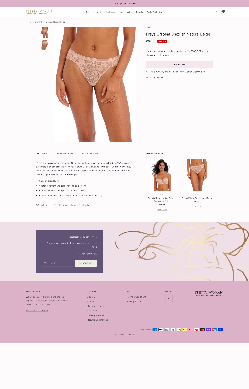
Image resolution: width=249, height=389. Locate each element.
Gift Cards (92, 310)
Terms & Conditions (136, 297)
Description (41, 154)
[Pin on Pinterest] (158, 78)
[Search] (211, 12)
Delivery (45, 205)
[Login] (216, 12)
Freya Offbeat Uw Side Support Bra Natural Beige (162, 199)
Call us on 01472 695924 (124, 3)
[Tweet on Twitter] (162, 78)
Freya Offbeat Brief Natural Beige (197, 198)
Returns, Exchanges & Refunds (74, 205)
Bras (88, 12)
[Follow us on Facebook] (168, 298)
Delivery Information (97, 315)
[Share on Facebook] (154, 78)
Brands (139, 12)
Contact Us (92, 301)
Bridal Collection (155, 12)
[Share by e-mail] (166, 78)
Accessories (126, 12)
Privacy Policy (134, 301)
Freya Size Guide (90, 154)
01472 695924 (194, 51)
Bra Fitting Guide (95, 306)
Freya (149, 28)
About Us (91, 297)
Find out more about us (37, 310)
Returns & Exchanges (97, 319)
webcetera (129, 335)
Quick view (162, 209)
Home (28, 22)
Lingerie (98, 12)
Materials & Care (65, 154)
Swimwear (111, 12)
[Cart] (221, 12)
